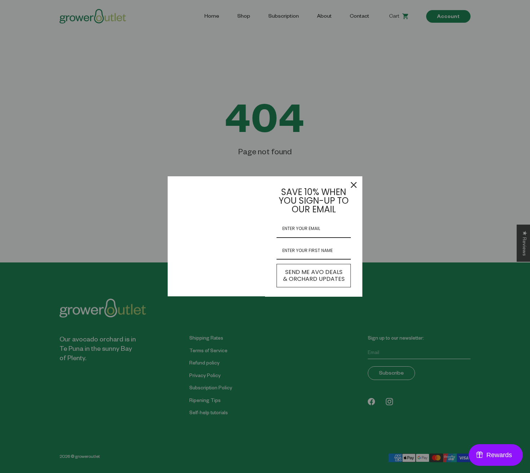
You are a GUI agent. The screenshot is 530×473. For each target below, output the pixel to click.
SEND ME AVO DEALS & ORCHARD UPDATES (314, 275)
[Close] (353, 185)
